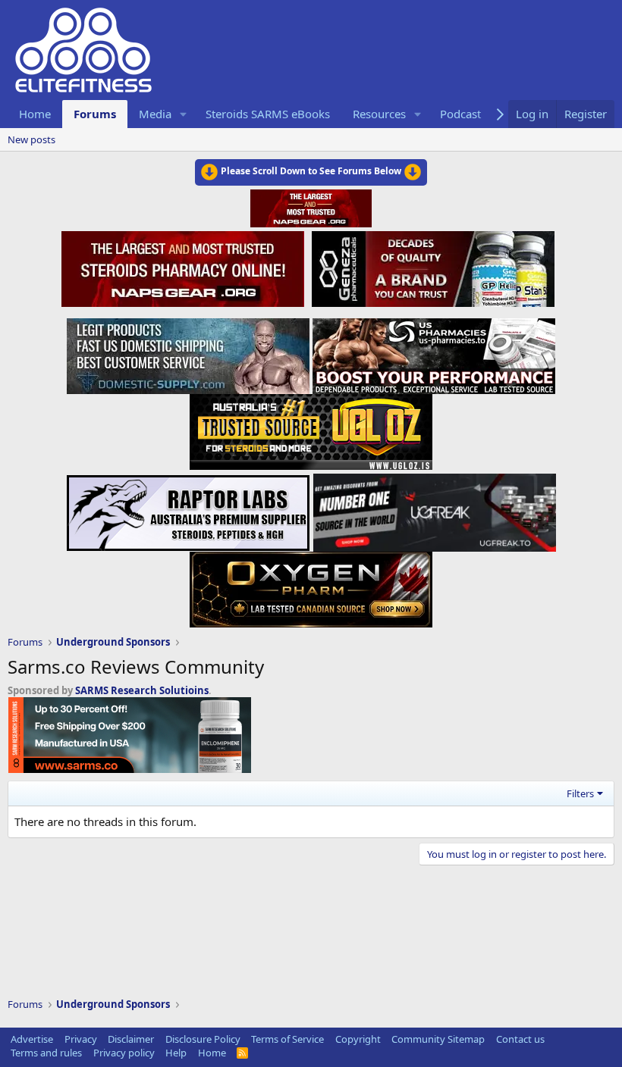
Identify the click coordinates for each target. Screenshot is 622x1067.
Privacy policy (124, 1052)
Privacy (80, 1039)
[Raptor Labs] (188, 508)
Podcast (460, 113)
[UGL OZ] (311, 427)
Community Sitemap (438, 1039)
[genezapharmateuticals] (431, 266)
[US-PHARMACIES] (434, 351)
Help (176, 1052)
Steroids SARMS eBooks (268, 113)
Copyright (358, 1039)
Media (155, 113)
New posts (31, 139)
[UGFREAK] (434, 508)
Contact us (520, 1039)
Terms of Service (287, 1039)
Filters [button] (580, 793)
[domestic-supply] (188, 351)
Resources (379, 113)
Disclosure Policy (202, 1039)
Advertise (32, 1039)
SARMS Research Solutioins (142, 690)
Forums (95, 113)
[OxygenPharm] (311, 585)
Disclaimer (131, 1039)
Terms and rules (46, 1052)
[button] (183, 114)
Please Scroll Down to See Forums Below (311, 170)
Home (35, 113)
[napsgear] (184, 266)
